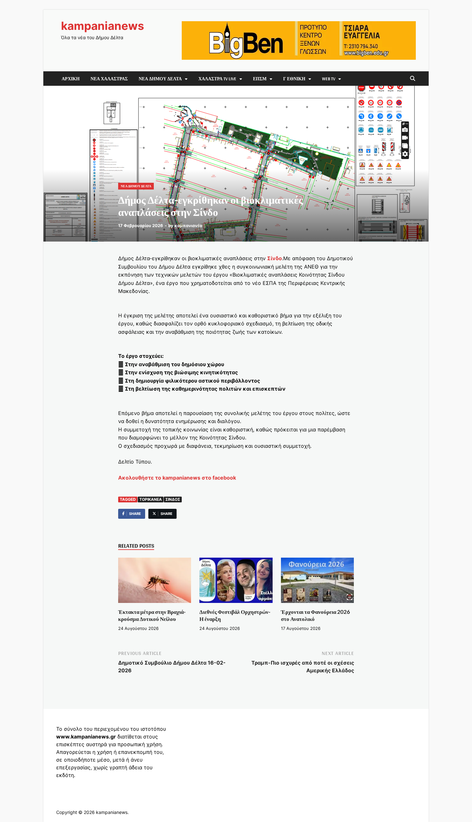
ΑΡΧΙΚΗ (71, 79)
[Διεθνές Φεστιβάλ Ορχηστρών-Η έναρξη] (236, 582)
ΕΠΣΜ (260, 79)
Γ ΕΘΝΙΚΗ (294, 79)
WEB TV (328, 79)
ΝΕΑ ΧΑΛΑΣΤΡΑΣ (109, 79)
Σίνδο (274, 258)
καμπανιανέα (188, 225)
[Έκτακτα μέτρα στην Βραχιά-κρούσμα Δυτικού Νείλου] (154, 582)
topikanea (150, 499)
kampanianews (102, 25)
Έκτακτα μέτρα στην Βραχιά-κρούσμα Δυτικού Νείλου (152, 615)
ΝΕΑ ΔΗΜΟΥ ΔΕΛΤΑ (160, 79)
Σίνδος (172, 499)
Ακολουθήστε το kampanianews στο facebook (177, 477)
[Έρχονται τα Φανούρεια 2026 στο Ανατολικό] (317, 582)
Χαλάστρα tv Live (217, 79)
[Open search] (412, 78)
